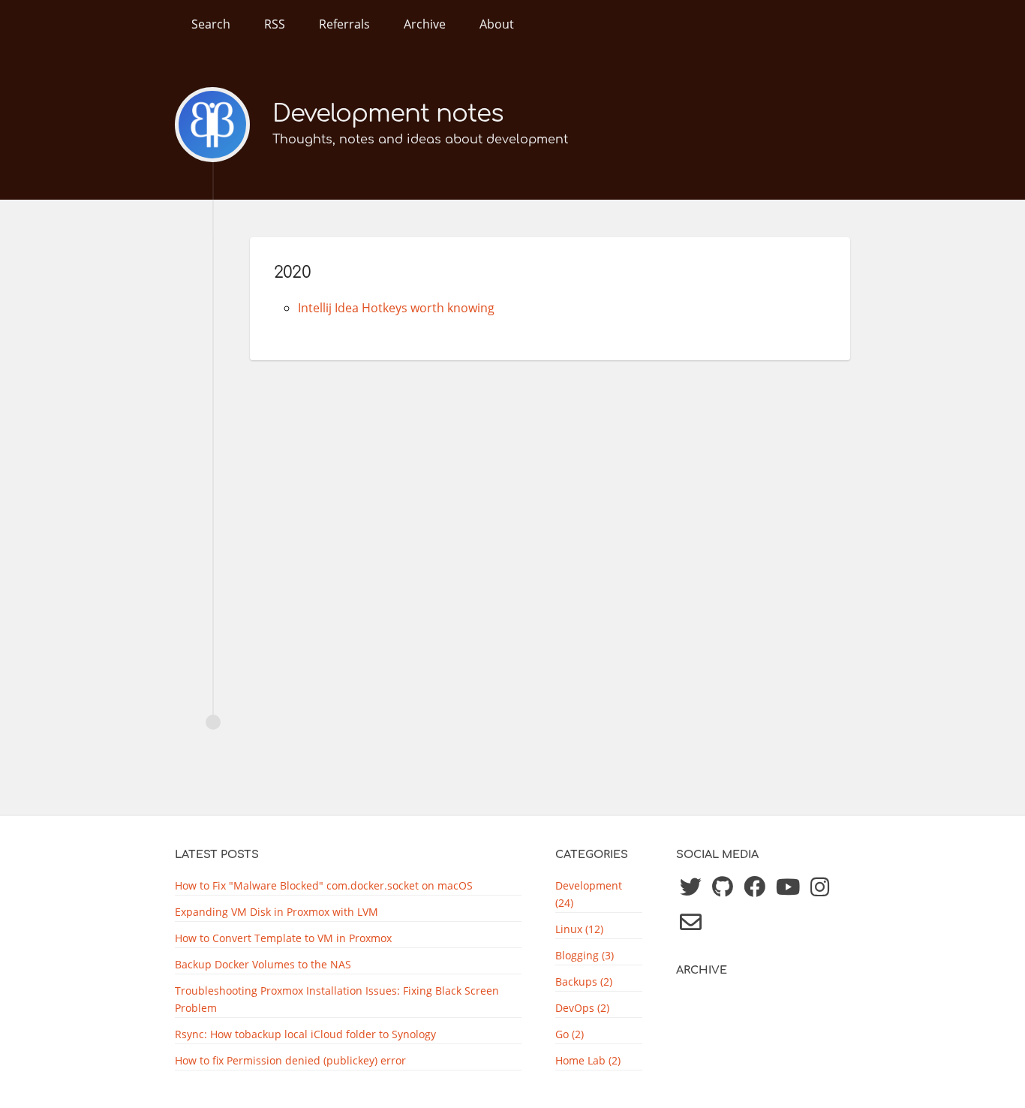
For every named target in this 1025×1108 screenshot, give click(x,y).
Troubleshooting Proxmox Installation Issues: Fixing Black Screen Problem (337, 999)
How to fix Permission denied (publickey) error (290, 1060)
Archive (425, 24)
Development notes (387, 114)
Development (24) (588, 894)
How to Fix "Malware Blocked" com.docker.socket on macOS (324, 885)
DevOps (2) (582, 1008)
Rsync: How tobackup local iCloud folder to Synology (305, 1034)
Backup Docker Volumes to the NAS (263, 964)
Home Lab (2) (588, 1060)
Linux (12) (579, 929)
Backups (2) (583, 981)
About (496, 24)
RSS (274, 24)
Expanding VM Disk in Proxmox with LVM (276, 912)
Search (210, 24)
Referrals (344, 24)
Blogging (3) (584, 955)
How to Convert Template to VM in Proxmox (283, 938)
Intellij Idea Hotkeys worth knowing (396, 308)
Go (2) (569, 1034)
